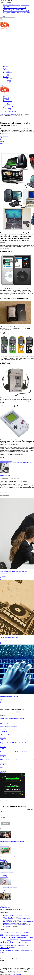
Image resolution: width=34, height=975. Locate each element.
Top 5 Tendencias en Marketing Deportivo (8, 887)
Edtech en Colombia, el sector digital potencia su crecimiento (12, 718)
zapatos (2, 952)
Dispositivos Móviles (16, 114)
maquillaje (7, 945)
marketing (14, 945)
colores (22, 932)
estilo (2, 942)
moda (19, 945)
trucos (26, 950)
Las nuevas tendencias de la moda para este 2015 (16, 11)
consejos (4, 934)
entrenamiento (15, 940)
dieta (28, 937)
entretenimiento (26, 940)
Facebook (7, 942)
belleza (12, 932)
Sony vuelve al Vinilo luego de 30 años (9, 637)
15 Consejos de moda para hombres (7, 872)
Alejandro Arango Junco (5, 475)
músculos (4, 947)
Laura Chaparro (4, 891)
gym (28, 942)
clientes (19, 932)
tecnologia (21, 462)
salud (2, 950)
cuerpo (25, 935)
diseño (31, 937)
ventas (25, 462)
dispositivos (6, 461)
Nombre (3, 811)
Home (1, 114)
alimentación (7, 932)
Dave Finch (3, 730)
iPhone (7, 462)
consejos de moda (19, 935)
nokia (16, 462)
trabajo (23, 950)
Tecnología (7, 114)
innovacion (2, 945)
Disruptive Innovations (16, 974)
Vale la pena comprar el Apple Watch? (13, 9)
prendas (19, 947)
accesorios (2, 932)
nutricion (12, 948)
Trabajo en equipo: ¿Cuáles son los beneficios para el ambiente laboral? (14, 734)
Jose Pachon (3, 721)
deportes (24, 937)
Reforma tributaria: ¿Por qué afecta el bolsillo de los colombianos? (13, 751)
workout (30, 950)
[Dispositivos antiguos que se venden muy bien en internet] (4, 472)
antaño (1, 461)
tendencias (17, 950)
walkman (29, 462)
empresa (8, 940)
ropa (27, 948)
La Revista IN (3, 875)
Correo (3, 817)
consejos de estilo (12, 935)
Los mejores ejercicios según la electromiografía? (10, 902)
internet (4, 462)
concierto (26, 932)
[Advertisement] (17, 47)
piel (16, 948)
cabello (15, 932)
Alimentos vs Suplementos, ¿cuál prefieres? (14, 8)
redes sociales (23, 947)
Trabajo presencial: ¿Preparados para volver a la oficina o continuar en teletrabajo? (17, 759)
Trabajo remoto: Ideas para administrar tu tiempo (10, 767)
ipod (10, 462)
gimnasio (20, 942)
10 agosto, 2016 (4, 136)
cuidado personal (8, 937)
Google (24, 942)
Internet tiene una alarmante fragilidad (9, 696)
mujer (23, 945)
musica (13, 462)
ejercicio (3, 940)
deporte (19, 937)
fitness (13, 942)
